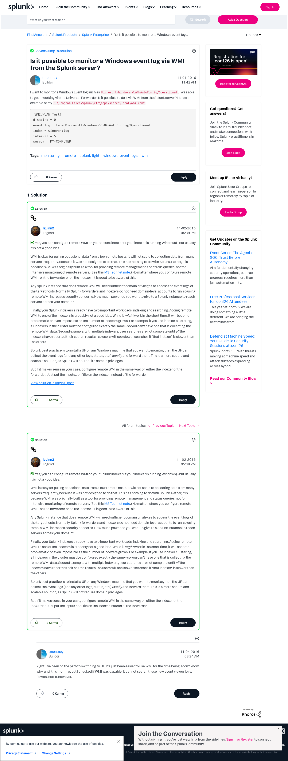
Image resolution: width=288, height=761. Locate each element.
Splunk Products (64, 34)
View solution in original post (52, 383)
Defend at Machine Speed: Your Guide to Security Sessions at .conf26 (232, 341)
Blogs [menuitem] (147, 7)
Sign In (270, 7)
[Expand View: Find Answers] (118, 6)
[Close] (118, 741)
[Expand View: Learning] (175, 6)
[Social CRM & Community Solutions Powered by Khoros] (251, 713)
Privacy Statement (19, 753)
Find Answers (37, 34)
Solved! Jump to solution (53, 51)
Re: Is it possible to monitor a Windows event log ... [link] (151, 34)
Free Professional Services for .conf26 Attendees (232, 299)
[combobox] (118, 19)
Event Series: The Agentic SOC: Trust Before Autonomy (231, 257)
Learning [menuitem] (167, 7)
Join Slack (233, 152)
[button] (193, 51)
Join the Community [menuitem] (72, 7)
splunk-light (90, 155)
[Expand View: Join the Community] (89, 6)
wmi (144, 155)
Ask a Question (238, 19)
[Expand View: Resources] (200, 6)
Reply (183, 177)
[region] (62, 748)
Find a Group (233, 212)
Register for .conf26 (233, 83)
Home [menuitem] (43, 7)
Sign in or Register (240, 739)
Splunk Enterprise (95, 34)
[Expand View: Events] (137, 6)
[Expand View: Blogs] (153, 6)
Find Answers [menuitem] (106, 7)
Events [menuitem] (130, 7)
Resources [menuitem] (190, 7)
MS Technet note (117, 272)
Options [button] (250, 35)
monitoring (50, 155)
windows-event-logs (120, 155)
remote (69, 155)
